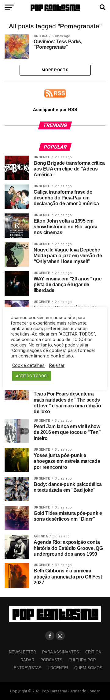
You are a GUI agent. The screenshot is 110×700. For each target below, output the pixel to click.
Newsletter (22, 652)
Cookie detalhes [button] (28, 365)
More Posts (55, 70)
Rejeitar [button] (56, 365)
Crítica (93, 652)
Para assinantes (60, 652)
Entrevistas (28, 668)
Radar (27, 660)
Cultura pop (82, 660)
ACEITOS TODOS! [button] (32, 376)
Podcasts (51, 660)
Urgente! (58, 668)
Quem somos (88, 668)
